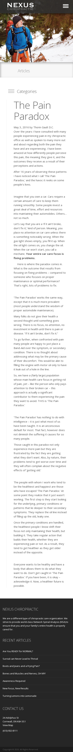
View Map (8, 725)
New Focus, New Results (16, 688)
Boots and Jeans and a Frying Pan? (21, 666)
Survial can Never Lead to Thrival (20, 658)
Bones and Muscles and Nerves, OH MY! (24, 673)
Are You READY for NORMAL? (18, 651)
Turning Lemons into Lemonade (19, 695)
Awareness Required (14, 681)
